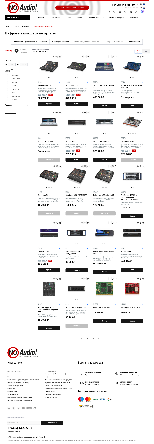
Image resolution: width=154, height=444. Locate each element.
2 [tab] (49, 77)
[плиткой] (138, 51)
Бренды (41, 17)
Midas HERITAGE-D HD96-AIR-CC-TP (104, 253)
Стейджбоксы (134, 42)
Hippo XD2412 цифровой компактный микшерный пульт (47, 315)
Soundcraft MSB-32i (101, 141)
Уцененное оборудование (15, 385)
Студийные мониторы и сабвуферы (18, 383)
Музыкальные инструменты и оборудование (59, 380)
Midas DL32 (70, 141)
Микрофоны (11, 388)
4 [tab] (133, 133)
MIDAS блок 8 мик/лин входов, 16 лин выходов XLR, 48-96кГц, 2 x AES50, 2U (48, 256)
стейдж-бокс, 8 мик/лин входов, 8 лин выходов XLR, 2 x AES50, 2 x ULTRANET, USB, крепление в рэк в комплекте (76, 312)
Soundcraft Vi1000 (45, 141)
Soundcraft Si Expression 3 (103, 86)
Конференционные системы (54, 377)
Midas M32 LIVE (72, 85)
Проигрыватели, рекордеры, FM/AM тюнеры (58, 388)
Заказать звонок (131, 8)
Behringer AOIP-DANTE (130, 308)
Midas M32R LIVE (45, 85)
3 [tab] (133, 77)
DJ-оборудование (50, 371)
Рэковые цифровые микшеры (87, 42)
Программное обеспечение (53, 385)
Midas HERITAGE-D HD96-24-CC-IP (131, 86)
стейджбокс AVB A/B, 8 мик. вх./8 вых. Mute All (76, 257)
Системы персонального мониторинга (19, 400)
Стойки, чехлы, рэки (51, 397)
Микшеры (10, 377)
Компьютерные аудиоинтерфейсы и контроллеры (23, 380)
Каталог (15, 17)
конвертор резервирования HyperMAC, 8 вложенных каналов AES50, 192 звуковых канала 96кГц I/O (132, 256)
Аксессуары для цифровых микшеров (30, 42)
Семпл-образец (50, 391)
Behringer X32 (43, 195)
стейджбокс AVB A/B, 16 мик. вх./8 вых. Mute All (132, 203)
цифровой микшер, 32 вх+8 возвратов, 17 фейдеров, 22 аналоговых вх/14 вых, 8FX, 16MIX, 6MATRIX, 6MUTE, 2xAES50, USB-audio (76, 200)
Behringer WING (127, 141)
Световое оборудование (53, 394)
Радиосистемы (12, 391)
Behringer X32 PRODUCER (76, 195)
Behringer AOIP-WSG (101, 308)
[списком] (146, 51)
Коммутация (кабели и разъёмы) (55, 374)
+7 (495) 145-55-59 (122, 4)
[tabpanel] (49, 66)
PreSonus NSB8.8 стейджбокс (73, 253)
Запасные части (12, 394)
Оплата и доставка (95, 17)
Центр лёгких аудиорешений (72, 8)
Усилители (10, 374)
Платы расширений (60, 42)
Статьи (68, 17)
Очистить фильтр (24, 50)
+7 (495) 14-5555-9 (19, 428)
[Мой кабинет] (136, 11)
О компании (55, 17)
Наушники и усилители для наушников (19, 397)
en (141, 8)
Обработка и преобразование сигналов (57, 383)
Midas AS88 (126, 252)
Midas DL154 (43, 252)
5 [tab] (135, 133)
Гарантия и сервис (116, 17)
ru (141, 4)
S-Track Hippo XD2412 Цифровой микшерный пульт (48, 310)
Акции (79, 17)
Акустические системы (15, 371)
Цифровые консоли (114, 42)
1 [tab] (48, 77)
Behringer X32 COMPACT (103, 195)
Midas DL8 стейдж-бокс (76, 308)
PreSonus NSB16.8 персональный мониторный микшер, (130, 197)
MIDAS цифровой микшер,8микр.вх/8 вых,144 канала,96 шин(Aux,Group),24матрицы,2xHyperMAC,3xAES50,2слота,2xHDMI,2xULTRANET (132, 92)
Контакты (134, 17)
